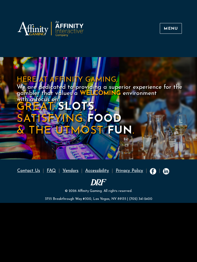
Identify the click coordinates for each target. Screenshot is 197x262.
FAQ (51, 171)
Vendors (70, 171)
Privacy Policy (129, 171)
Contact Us (28, 171)
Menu (171, 29)
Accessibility (97, 171)
